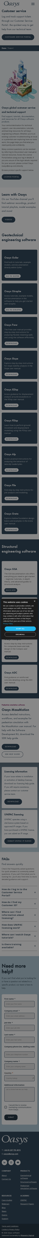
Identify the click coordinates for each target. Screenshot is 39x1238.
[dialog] (19, 619)
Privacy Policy (8, 624)
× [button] (34, 601)
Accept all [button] (20, 629)
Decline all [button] (20, 634)
